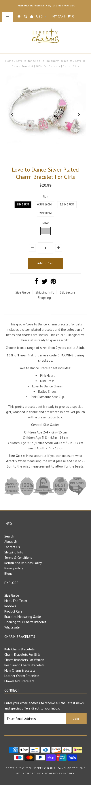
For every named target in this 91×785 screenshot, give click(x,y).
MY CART (63, 16)
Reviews (10, 606)
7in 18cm (45, 213)
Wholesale (12, 627)
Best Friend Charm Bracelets (24, 665)
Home (9, 60)
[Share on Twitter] (44, 282)
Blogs (8, 573)
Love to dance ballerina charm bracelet (44, 60)
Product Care (13, 611)
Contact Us (12, 547)
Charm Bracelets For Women (24, 660)
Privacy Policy (13, 568)
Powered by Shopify (59, 773)
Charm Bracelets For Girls (22, 654)
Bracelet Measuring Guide (22, 617)
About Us (10, 541)
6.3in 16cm (44, 204)
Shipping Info (45, 292)
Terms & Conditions (18, 557)
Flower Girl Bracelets (19, 681)
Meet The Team (15, 601)
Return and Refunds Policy (23, 563)
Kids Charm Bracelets (19, 649)
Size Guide (22, 292)
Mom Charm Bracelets (19, 670)
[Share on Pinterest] (53, 282)
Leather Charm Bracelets (22, 676)
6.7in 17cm (67, 204)
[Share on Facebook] (36, 282)
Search (9, 536)
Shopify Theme (74, 768)
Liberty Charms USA (46, 768)
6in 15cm (23, 204)
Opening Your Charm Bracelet (25, 622)
